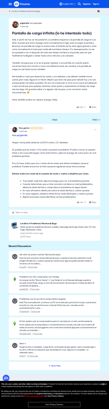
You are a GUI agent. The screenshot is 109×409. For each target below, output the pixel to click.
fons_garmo (24, 128)
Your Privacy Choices (54, 404)
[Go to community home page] (22, 4)
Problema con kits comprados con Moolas (39, 277)
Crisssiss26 (24, 311)
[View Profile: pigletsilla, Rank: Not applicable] (15, 24)
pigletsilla (24, 23)
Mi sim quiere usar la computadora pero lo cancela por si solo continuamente (55, 321)
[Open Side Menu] (10, 4)
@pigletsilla (22, 135)
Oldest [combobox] (96, 120)
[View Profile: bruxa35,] (14, 256)
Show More (55, 366)
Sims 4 (22, 343)
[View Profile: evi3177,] (14, 345)
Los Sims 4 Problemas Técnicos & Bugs (25, 11)
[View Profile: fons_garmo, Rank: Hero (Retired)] (14, 129)
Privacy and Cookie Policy (34, 396)
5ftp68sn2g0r (25, 334)
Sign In (96, 4)
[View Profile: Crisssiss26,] (14, 301)
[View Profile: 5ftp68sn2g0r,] (14, 323)
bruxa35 (22, 267)
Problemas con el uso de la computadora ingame (42, 299)
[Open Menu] (98, 11)
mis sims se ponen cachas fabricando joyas (39, 254)
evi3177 (22, 356)
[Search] (79, 4)
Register (87, 4)
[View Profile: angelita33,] (14, 279)
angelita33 (23, 289)
